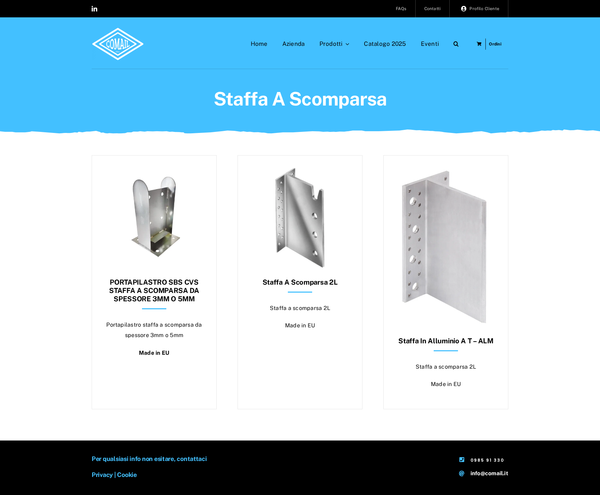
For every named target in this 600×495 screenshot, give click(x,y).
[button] (456, 44)
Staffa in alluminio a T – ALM (445, 341)
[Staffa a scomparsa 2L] (300, 172)
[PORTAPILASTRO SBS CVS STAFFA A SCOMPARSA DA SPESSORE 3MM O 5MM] (154, 172)
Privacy (102, 474)
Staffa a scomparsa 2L (300, 282)
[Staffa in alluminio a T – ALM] (446, 172)
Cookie (126, 474)
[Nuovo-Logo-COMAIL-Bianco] (118, 30)
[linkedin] (94, 8)
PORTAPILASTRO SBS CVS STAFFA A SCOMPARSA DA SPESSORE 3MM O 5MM (154, 290)
